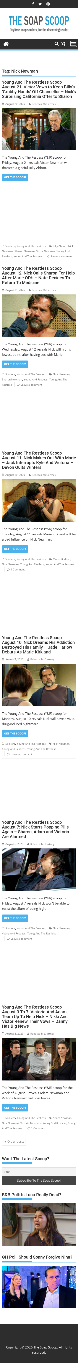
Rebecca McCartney (44, 104)
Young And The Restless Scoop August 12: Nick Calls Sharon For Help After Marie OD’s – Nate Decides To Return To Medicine (38, 275)
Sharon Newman (25, 251)
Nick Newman (61, 374)
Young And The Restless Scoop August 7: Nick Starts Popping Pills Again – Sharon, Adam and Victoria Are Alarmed (35, 829)
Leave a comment (62, 256)
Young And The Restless (31, 246)
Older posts (15, 1141)
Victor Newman (45, 251)
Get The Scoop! (15, 177)
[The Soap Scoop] (6, 43)
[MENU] (73, 44)
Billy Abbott (60, 246)
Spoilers (10, 246)
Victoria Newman (30, 1123)
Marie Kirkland (61, 559)
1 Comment (18, 569)
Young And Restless (35, 379)
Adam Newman (62, 1118)
